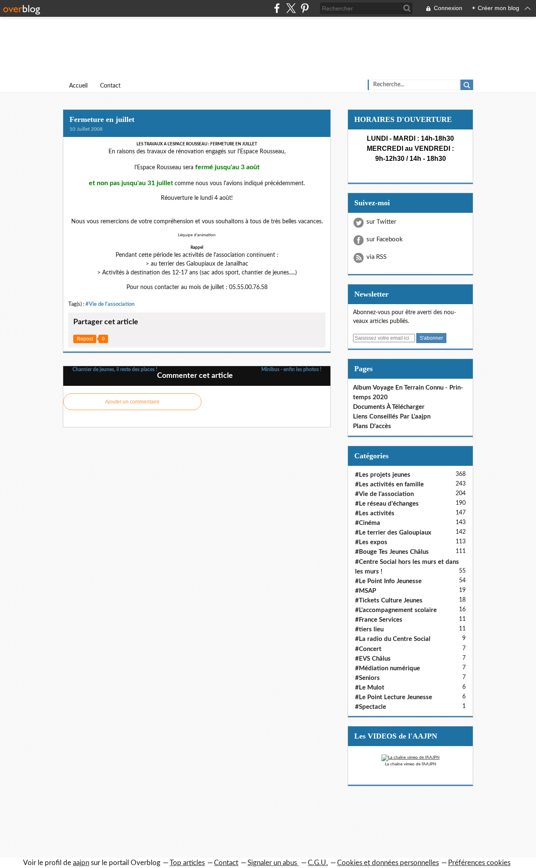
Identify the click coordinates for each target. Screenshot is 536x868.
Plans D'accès (372, 426)
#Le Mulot (369, 688)
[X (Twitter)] (291, 8)
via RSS (376, 257)
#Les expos (371, 542)
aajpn (81, 862)
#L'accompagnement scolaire (396, 610)
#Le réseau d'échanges (387, 504)
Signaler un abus (273, 862)
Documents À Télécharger (389, 407)
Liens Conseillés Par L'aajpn (391, 416)
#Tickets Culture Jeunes (389, 600)
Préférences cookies (479, 862)
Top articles (187, 862)
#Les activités (374, 513)
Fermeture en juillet (102, 119)
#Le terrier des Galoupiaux (393, 533)
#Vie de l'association (109, 304)
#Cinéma (367, 523)
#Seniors (367, 678)
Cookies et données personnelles (388, 862)
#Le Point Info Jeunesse (388, 581)
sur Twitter (381, 222)
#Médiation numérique (387, 668)
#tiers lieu (369, 629)
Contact (110, 86)
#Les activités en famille (389, 484)
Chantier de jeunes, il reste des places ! (114, 369)
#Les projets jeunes (382, 475)
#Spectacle (370, 707)
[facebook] (277, 8)
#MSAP (365, 591)
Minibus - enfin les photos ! (291, 369)
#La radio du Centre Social (392, 639)
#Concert (368, 649)
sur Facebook (384, 239)
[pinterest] (304, 8)
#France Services (378, 620)
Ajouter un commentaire (132, 402)
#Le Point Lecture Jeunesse (393, 697)
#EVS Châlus (373, 659)
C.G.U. (318, 862)
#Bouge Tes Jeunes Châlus (392, 552)
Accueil (78, 86)
